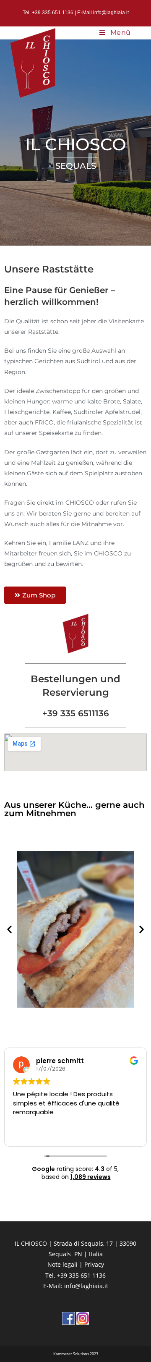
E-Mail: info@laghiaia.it (75, 1286)
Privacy (94, 1264)
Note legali (62, 1264)
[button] (9, 929)
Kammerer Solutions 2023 (75, 1354)
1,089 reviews (90, 1177)
